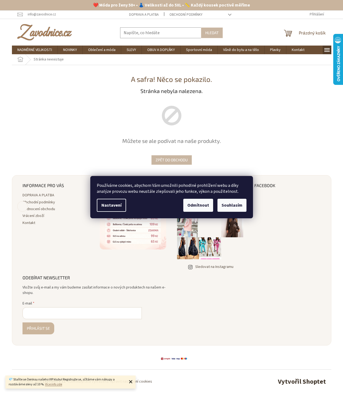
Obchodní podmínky (186, 14)
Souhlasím (232, 205)
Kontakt (29, 223)
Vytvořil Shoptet (302, 381)
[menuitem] (34, 50)
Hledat (212, 32)
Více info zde (53, 384)
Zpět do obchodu (172, 160)
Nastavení (111, 205)
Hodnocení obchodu (39, 209)
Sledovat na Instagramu (214, 267)
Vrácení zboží (33, 216)
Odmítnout (198, 205)
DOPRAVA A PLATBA (144, 14)
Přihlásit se (38, 328)
